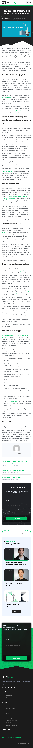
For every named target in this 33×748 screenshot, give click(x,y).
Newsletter (9, 695)
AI (6, 706)
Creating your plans (7, 171)
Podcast (8, 698)
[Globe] (11, 687)
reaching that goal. (7, 97)
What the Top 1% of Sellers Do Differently (13, 470)
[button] (27, 2)
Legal (3, 744)
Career (8, 711)
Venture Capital (10, 708)
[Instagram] (14, 687)
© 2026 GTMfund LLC (24, 744)
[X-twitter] (5, 687)
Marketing (9, 718)
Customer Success (11, 720)
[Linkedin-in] (2, 687)
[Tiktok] (17, 687)
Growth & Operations (12, 725)
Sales (7, 713)
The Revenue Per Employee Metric (11, 477)
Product (8, 723)
